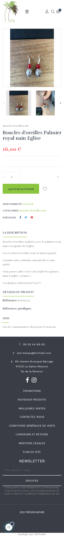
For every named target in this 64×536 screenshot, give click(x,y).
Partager (20, 217)
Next (60, 103)
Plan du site (32, 452)
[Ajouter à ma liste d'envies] (45, 189)
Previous (3, 103)
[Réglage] (47, 11)
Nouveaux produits (32, 399)
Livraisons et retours (32, 434)
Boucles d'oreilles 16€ (16, 125)
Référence (10, 300)
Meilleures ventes (32, 408)
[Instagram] (34, 381)
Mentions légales (32, 443)
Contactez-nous (32, 416)
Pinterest (32, 217)
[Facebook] (27, 381)
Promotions (32, 391)
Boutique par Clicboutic (32, 534)
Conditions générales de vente (32, 425)
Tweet (26, 217)
